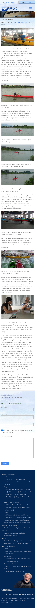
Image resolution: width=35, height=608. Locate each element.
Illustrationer (8, 556)
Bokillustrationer (10, 559)
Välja (5, 477)
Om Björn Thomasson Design (23, 541)
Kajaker (6, 533)
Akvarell (7, 566)
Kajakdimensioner (20, 479)
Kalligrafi (7, 564)
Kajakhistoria (9, 515)
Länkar (7, 520)
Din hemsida (5, 422)
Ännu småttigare (29, 566)
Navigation (16, 507)
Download (31, 497)
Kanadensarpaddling (23, 505)
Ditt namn (4, 407)
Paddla (17, 502)
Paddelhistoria (9, 517)
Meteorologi (26, 507)
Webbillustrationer (11, 561)
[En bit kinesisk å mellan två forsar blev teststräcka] (17, 129)
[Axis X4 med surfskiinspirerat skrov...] (17, 153)
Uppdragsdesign (25, 520)
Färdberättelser (21, 517)
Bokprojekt (8, 551)
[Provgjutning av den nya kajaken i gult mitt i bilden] (17, 259)
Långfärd (8, 507)
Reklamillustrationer (24, 559)
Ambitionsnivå (19, 489)
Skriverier (15, 520)
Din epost (4, 414)
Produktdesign (9, 554)
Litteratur (31, 517)
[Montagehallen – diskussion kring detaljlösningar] (17, 220)
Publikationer (8, 535)
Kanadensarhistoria (22, 515)
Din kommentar (6, 437)
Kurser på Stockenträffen (22, 522)
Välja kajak (8, 479)
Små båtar (22, 533)
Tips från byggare (19, 494)
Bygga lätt (8, 494)
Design (6, 548)
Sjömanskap (9, 510)
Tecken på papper (20, 571)
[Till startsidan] (11, 9)
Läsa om (6, 512)
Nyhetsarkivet (20, 528)
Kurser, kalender (9, 502)
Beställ (15, 535)
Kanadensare (14, 533)
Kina (15, 22)
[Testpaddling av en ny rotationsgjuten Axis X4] (17, 92)
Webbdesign (28, 551)
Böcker (6, 569)
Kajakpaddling (9, 505)
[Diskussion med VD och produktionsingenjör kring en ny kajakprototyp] (17, 37)
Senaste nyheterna (9, 528)
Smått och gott (17, 566)
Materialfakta (9, 497)
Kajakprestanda (10, 482)
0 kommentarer (23, 22)
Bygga (6, 487)
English (31, 2)
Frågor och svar (9, 522)
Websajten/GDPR (23, 543)
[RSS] (33, 595)
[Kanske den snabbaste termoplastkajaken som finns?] (17, 177)
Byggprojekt (9, 489)
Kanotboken (9, 571)
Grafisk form (18, 551)
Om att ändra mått (26, 492)
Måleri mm (14, 564)
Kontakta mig (8, 541)
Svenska (24, 2)
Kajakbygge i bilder (10, 543)
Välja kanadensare (23, 482)
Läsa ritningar (13, 492)
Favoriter (28, 528)
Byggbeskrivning (21, 497)
